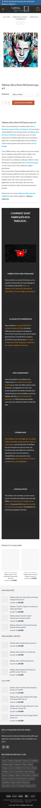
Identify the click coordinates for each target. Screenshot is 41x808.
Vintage (21, 786)
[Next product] (18, 23)
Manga (32, 771)
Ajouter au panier (23, 103)
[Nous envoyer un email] (7, 747)
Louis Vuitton (18, 771)
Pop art (4, 778)
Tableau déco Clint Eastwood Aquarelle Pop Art (10, 576)
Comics (11, 768)
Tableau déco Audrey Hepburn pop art (30, 575)
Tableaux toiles (20, 17)
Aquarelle (18, 761)
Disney (34, 768)
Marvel (4, 775)
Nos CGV (28, 801)
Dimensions (5, 94)
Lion (11, 771)
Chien (24, 764)
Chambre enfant (7, 764)
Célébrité (18, 768)
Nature (18, 775)
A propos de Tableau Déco (13, 800)
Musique (11, 775)
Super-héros (6, 786)
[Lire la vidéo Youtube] (20, 253)
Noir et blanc (27, 775)
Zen (34, 786)
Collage (4, 768)
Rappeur (31, 778)
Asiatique (35, 761)
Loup (26, 771)
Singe (13, 782)
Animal (11, 761)
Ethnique (5, 771)
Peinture (35, 775)
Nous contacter (30, 800)
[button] (3, 9)
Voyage (28, 786)
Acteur (4, 761)
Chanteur (17, 764)
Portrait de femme (21, 778)
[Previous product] (22, 23)
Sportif (19, 782)
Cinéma (30, 764)
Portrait (11, 778)
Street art (26, 782)
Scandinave (5, 782)
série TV (14, 786)
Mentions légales (17, 801)
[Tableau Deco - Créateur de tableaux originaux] (20, 9)
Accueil (6, 17)
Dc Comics (26, 768)
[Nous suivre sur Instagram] (3, 747)
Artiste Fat (26, 761)
